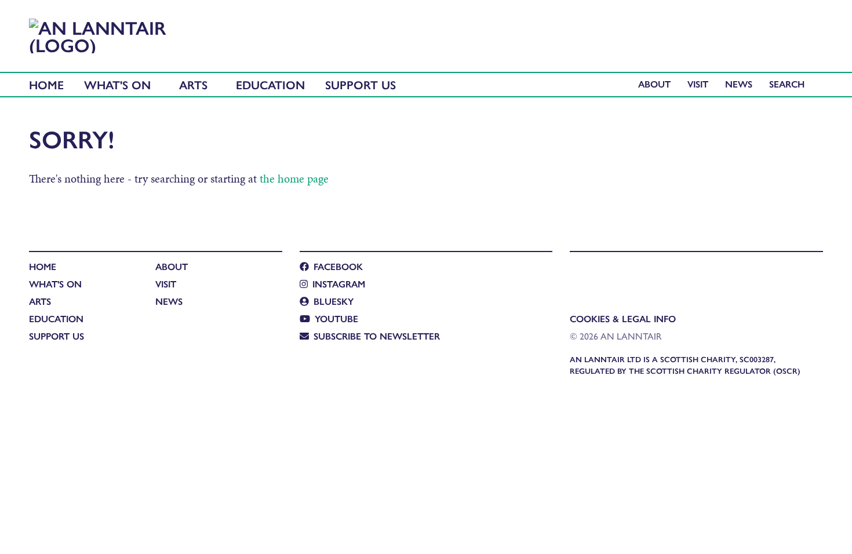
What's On (117, 84)
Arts (193, 84)
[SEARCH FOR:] (789, 83)
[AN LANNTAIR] (103, 32)
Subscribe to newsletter (377, 335)
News (738, 83)
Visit (697, 83)
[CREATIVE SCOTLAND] (629, 275)
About (654, 83)
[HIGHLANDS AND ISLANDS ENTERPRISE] (581, 275)
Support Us (360, 84)
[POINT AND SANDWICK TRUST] (681, 275)
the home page (294, 178)
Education (270, 84)
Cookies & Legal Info (623, 318)
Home (46, 84)
